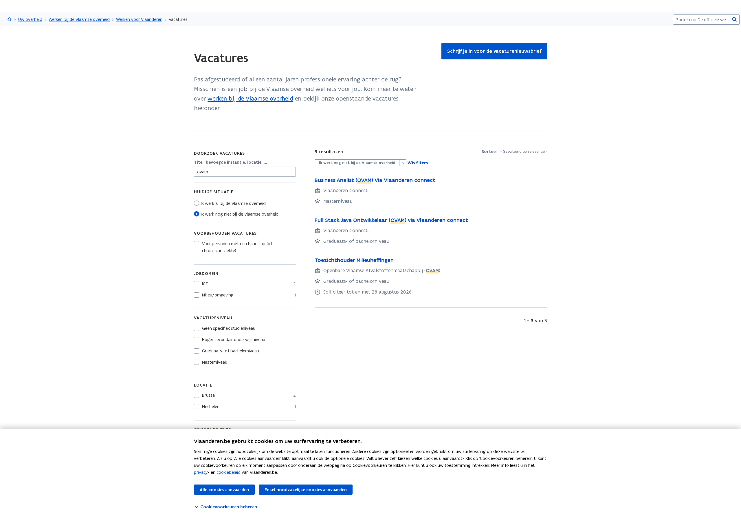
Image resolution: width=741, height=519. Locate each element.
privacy (201, 472)
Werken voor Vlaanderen (139, 19)
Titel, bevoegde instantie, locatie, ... (230, 162)
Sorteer (490, 151)
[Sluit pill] (402, 162)
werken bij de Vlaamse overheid (250, 98)
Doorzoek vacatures (219, 153)
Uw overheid (30, 19)
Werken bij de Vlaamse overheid (79, 19)
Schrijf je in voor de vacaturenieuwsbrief (494, 51)
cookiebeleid (229, 472)
